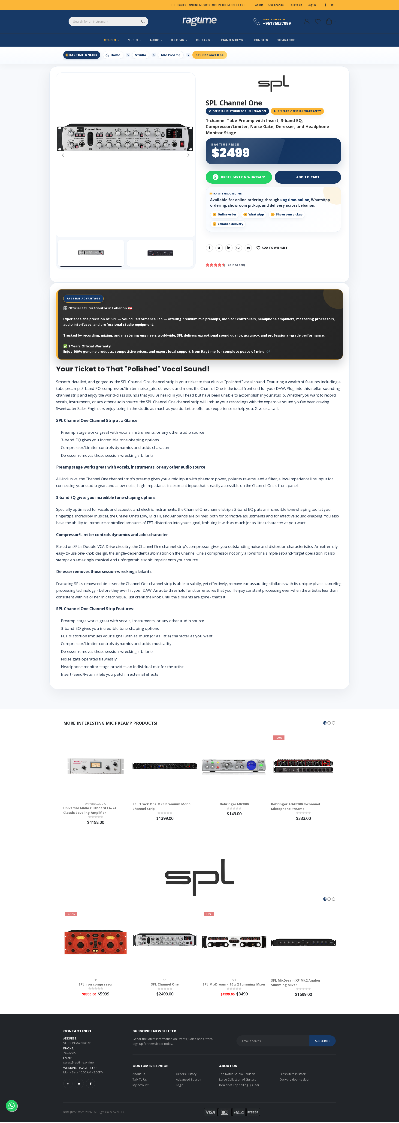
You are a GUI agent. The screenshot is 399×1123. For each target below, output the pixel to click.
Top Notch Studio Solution (237, 1074)
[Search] (143, 21)
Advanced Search (188, 1079)
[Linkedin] (229, 248)
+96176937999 (277, 23)
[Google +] (238, 248)
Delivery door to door (295, 1079)
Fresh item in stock (293, 1074)
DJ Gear (177, 40)
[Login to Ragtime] (307, 21)
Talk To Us (140, 1079)
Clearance (285, 40)
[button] (330, 21)
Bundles (261, 40)
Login (179, 1085)
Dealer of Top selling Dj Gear (239, 1085)
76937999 (69, 1053)
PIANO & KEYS (232, 40)
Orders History (186, 1074)
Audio (155, 40)
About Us (139, 1074)
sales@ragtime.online (78, 1062)
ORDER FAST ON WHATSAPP (243, 177)
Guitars (203, 40)
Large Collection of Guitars (237, 1079)
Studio (110, 40)
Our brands (276, 4)
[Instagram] (68, 1083)
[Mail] (248, 248)
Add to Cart (308, 177)
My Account (140, 1085)
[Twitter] (219, 248)
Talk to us (295, 4)
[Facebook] (209, 248)
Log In (312, 4)
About (259, 4)
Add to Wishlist (275, 248)
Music (133, 40)
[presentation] (63, 154)
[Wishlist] (318, 21)
